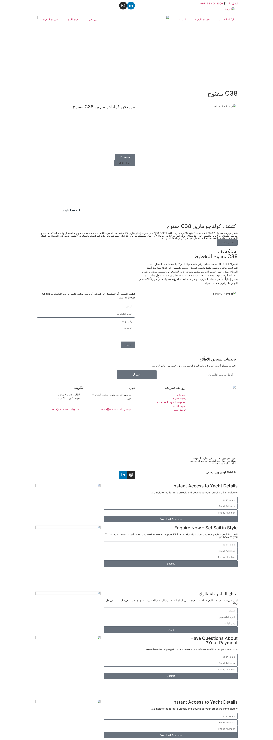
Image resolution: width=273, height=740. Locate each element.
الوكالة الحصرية (226, 19)
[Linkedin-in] (131, 5)
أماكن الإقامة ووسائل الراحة (115, 181)
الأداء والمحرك (177, 181)
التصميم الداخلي (45, 210)
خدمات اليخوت (202, 19)
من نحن (93, 19)
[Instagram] (123, 5)
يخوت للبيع (73, 19)
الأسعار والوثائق (51, 181)
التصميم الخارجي (71, 210)
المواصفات (225, 181)
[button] (124, 163)
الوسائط (181, 19)
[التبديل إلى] (230, 9)
